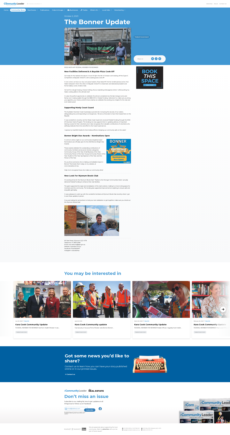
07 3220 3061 (127, 428)
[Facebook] (156, 58)
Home (6, 10)
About (216, 4)
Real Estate (31, 10)
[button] (34, 4)
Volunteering (119, 10)
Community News (18, 10)
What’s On (94, 10)
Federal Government (142, 37)
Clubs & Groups (57, 10)
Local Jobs (106, 10)
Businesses (73, 10)
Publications (44, 10)
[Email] (152, 58)
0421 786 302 (136, 428)
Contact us (222, 4)
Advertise (209, 4)
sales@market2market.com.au (132, 430)
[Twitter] (160, 58)
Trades (85, 10)
